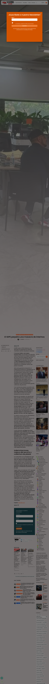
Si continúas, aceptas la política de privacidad (25, 23)
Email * (13, 17)
